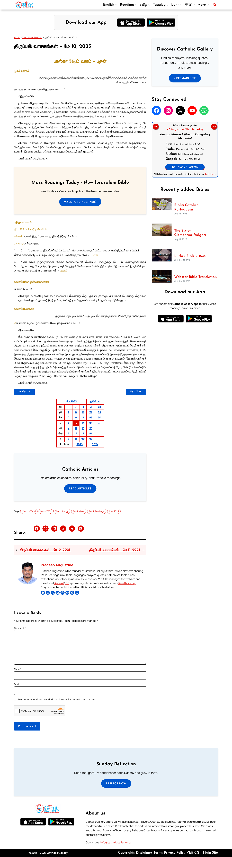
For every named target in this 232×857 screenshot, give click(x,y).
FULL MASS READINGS (185, 167)
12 (76, 433)
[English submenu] (116, 5)
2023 (79, 444)
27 (90, 439)
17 (83, 423)
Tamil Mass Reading (32, 37)
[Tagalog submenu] (167, 5)
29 (99, 412)
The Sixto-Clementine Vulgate (190, 233)
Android (59, 583)
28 (99, 407)
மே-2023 (72, 401)
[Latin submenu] (181, 5)
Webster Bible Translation (195, 277)
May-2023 (45, 511)
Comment (20, 628)
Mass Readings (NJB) (80, 202)
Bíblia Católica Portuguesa (186, 207)
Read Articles (80, 488)
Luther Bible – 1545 (190, 256)
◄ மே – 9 (24, 391)
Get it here (210, 174)
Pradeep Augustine (57, 565)
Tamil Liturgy (61, 511)
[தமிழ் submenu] (149, 5)
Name (17, 669)
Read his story (127, 583)
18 (83, 428)
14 (83, 407)
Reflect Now (116, 783)
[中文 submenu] (194, 5)
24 (90, 423)
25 (90, 428)
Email (17, 684)
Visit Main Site (185, 78)
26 (90, 433)
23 (90, 417)
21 (91, 407)
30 (99, 417)
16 (83, 417)
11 (76, 428)
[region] (185, 149)
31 (99, 423)
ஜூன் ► (95, 401)
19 (83, 433)
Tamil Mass (78, 511)
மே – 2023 (114, 511)
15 (83, 412)
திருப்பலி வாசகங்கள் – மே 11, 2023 (114, 550)
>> (214, 126)
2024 (95, 444)
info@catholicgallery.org (115, 842)
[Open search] (214, 5)
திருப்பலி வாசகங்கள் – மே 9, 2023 (45, 550)
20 (83, 439)
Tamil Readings (96, 511)
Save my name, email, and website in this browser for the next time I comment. (57, 699)
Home (17, 37)
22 (90, 412)
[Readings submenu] (136, 5)
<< (155, 126)
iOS (67, 583)
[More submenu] (208, 5)
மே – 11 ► (136, 391)
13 (76, 439)
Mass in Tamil (29, 511)
